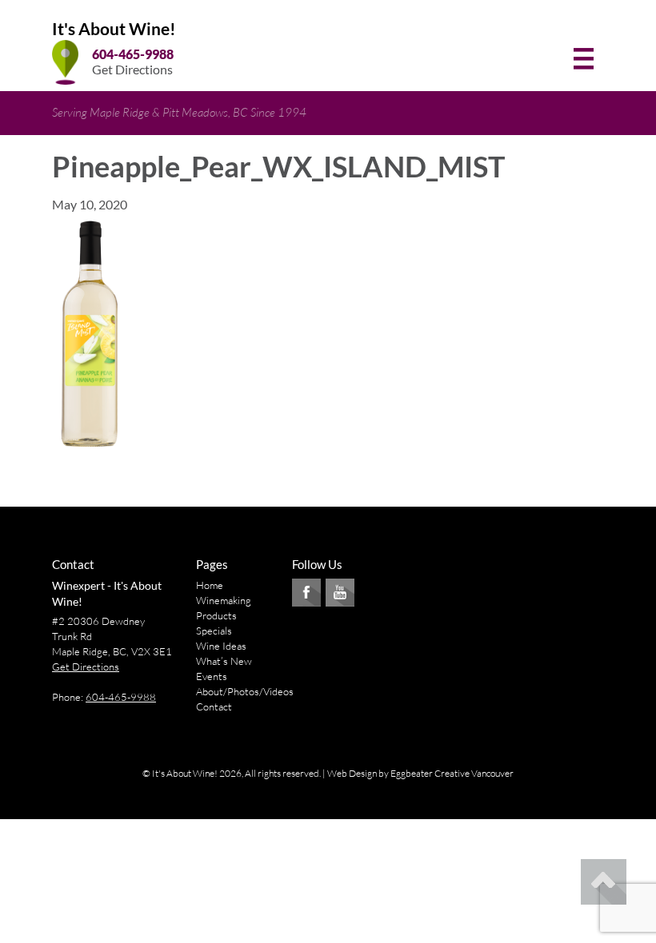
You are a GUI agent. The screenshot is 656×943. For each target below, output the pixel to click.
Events (211, 676)
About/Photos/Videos (245, 691)
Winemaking (223, 600)
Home (209, 585)
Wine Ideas (221, 645)
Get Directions (132, 69)
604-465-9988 (133, 54)
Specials (214, 630)
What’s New (224, 661)
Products (216, 615)
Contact (214, 706)
